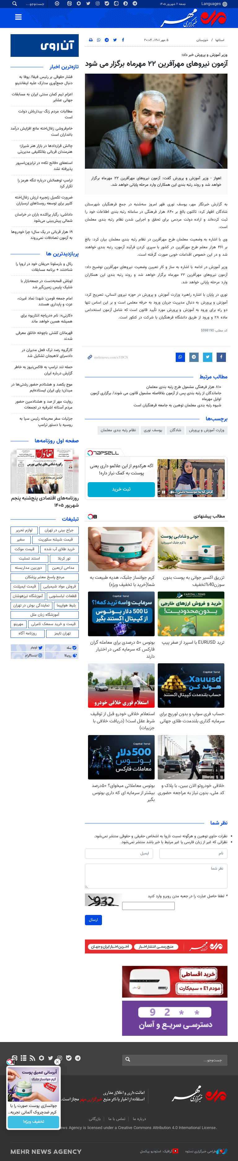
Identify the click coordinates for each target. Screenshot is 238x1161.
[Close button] (57, 1062)
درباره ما (139, 1119)
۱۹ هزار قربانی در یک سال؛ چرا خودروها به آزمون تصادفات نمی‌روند (42, 235)
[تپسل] (90, 453)
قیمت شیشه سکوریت (55, 540)
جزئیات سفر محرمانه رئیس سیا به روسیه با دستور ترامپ (46, 422)
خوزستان (202, 40)
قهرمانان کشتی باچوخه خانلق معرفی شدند (44, 336)
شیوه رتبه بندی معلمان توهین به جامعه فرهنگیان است (177, 405)
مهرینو (18, 624)
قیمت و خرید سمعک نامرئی (53, 624)
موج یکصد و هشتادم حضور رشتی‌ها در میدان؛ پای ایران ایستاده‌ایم (42, 388)
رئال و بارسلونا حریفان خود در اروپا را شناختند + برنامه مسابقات (44, 267)
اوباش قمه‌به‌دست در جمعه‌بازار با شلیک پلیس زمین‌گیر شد (47, 284)
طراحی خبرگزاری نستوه (200, 1151)
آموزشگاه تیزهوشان (28, 596)
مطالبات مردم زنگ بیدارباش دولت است (45, 114)
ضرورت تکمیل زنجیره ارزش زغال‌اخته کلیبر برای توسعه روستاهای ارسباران (44, 200)
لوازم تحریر (24, 530)
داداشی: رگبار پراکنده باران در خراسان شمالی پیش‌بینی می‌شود (44, 218)
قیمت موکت (24, 549)
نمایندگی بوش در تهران (31, 605)
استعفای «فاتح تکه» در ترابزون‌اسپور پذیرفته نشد (44, 166)
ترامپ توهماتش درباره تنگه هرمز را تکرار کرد (45, 183)
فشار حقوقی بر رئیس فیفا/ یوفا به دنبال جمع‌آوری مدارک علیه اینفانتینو (44, 80)
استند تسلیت (29, 558)
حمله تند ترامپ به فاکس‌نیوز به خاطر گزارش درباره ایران (43, 370)
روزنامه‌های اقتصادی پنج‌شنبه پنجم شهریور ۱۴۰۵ (45, 502)
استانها (219, 40)
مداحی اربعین (63, 568)
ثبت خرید (121, 489)
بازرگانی (95, 1119)
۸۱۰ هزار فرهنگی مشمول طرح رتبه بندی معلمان (183, 387)
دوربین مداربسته (28, 568)
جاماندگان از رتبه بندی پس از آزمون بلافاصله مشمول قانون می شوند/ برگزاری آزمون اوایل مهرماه (155, 396)
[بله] (69, 1058)
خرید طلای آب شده (59, 549)
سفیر (21, 540)
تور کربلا (64, 558)
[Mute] (172, 492)
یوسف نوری (153, 430)
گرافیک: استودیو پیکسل (156, 1151)
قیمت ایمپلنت (24, 586)
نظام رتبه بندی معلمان (118, 430)
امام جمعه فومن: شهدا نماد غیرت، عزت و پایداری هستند (45, 301)
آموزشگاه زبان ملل (44, 615)
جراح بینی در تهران (59, 530)
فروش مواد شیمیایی (59, 586)
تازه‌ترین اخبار (64, 67)
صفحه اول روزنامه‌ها (57, 441)
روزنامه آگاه (28, 633)
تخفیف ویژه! (33, 1122)
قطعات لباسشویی (63, 596)
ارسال (93, 920)
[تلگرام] (78, 1058)
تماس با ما (116, 1119)
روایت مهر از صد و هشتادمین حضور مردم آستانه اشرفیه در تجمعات (44, 405)
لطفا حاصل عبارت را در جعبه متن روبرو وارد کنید (187, 896)
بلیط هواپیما (66, 605)
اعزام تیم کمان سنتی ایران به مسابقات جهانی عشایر (42, 97)
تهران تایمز (62, 633)
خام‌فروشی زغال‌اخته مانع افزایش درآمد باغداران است (42, 132)
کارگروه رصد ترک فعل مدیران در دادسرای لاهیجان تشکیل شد (47, 353)
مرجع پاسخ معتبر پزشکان (44, 577)
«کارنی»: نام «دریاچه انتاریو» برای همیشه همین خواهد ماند (47, 319)
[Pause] (163, 492)
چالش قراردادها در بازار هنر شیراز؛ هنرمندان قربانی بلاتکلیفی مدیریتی (45, 149)
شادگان (175, 430)
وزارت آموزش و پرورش (206, 430)
